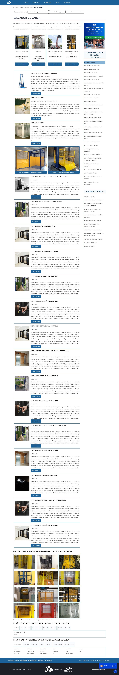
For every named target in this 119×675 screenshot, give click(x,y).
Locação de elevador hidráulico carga (93, 137)
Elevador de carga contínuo (92, 69)
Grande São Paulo (58, 644)
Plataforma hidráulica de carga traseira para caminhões (92, 159)
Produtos (36, 2)
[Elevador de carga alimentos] (47, 594)
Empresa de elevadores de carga (92, 117)
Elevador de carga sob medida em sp (93, 105)
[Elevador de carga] (31, 159)
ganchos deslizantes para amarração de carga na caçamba (94, 234)
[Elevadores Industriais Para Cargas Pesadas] (22, 216)
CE (55, 627)
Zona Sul (41, 644)
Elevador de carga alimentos (75, 12)
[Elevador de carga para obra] (69, 562)
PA (69, 627)
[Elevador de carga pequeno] (24, 594)
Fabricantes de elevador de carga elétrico (93, 128)
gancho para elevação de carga (92, 230)
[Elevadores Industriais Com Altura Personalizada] (22, 440)
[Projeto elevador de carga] (24, 562)
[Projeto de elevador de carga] (47, 610)
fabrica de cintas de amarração (92, 220)
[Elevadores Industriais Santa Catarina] (22, 265)
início (26, 2)
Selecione (16, 627)
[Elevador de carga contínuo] (24, 578)
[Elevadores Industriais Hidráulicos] (22, 240)
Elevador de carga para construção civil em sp (94, 84)
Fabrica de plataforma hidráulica (93, 154)
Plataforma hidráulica (90, 173)
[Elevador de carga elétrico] (69, 594)
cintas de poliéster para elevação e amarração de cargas (93, 205)
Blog (57, 2)
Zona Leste (48, 644)
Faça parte (67, 2)
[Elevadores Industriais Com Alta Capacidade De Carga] (22, 191)
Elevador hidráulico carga (91, 108)
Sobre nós (47, 2)
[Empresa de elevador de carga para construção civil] (47, 562)
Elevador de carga (89, 62)
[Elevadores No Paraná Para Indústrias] (22, 290)
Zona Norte (26, 644)
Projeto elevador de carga (91, 145)
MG (25, 627)
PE (47, 627)
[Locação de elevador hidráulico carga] (69, 610)
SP (32, 627)
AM (65, 627)
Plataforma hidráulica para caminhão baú (91, 183)
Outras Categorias (94, 192)
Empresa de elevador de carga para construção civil (93, 113)
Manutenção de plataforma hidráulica (91, 150)
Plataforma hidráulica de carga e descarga (93, 178)
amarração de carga (89, 196)
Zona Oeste (34, 644)
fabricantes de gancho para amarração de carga (91, 225)
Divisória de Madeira (89, 246)
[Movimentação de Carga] (8, 4)
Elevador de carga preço (57, 12)
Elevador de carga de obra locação (38, 12)
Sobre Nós (93, 660)
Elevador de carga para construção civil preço (94, 90)
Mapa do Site (100, 660)
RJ (21, 627)
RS (43, 627)
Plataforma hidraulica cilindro (92, 169)
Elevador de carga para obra (92, 94)
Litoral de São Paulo (69, 644)
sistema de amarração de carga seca (93, 239)
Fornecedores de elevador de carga (93, 132)
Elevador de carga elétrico (91, 79)
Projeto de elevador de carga (92, 142)
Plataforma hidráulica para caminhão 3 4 (91, 165)
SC (40, 627)
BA (51, 627)
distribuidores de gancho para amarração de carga (92, 210)
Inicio (80, 660)
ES (29, 627)
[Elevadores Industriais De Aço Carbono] (22, 415)
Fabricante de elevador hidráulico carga (93, 122)
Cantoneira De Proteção (90, 242)
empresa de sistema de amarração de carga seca (93, 216)
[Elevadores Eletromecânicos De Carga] (22, 315)
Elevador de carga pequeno (91, 98)
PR (36, 627)
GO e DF (60, 627)
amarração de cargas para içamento (94, 200)
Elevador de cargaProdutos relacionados (95, 55)
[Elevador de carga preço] (47, 578)
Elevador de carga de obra (91, 72)
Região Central (17, 644)
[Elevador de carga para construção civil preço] (24, 610)
